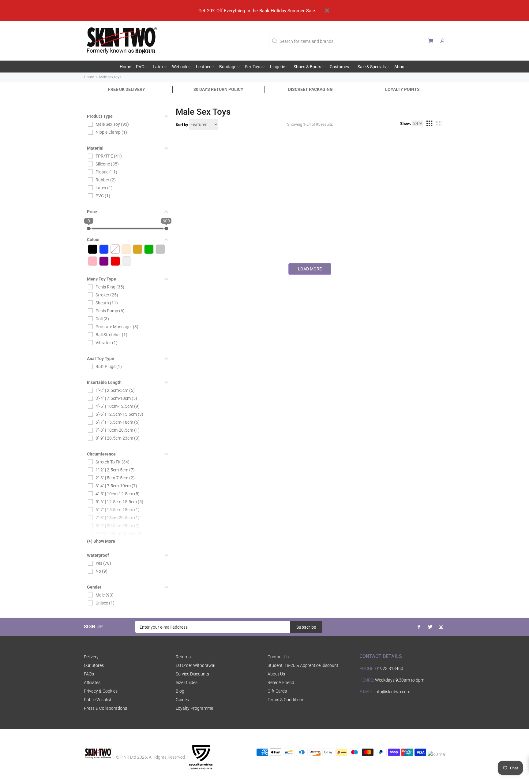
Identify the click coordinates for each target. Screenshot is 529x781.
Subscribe (306, 627)
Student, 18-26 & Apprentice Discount (303, 665)
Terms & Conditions (286, 699)
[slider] (89, 228)
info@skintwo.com (392, 691)
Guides (182, 699)
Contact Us (278, 656)
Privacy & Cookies (101, 691)
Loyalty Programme (194, 708)
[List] (439, 124)
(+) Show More (101, 541)
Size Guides (186, 682)
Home (89, 77)
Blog (180, 691)
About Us (276, 673)
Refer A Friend (281, 682)
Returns (183, 656)
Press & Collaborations (105, 708)
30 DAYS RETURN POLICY (218, 89)
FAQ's (89, 673)
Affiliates (92, 682)
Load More (310, 268)
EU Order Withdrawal (195, 665)
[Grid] (429, 124)
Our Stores (94, 665)
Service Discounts (192, 673)
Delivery (91, 656)
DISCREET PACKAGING (310, 89)
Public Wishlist (97, 699)
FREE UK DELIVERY (126, 89)
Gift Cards (277, 691)
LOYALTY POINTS (402, 89)
